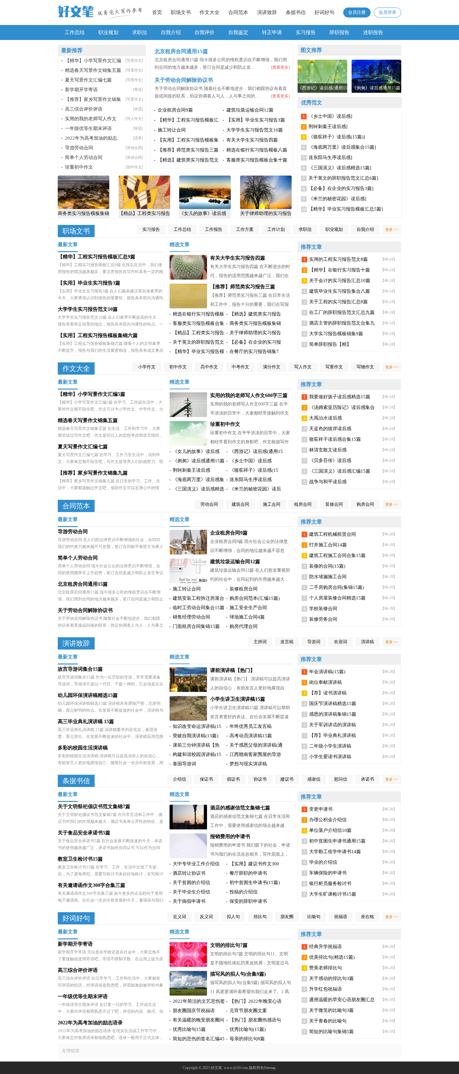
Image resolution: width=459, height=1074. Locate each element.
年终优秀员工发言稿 (251, 726)
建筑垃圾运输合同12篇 (250, 109)
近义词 (179, 916)
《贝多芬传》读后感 (330, 460)
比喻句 (313, 916)
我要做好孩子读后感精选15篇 (339, 396)
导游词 (313, 641)
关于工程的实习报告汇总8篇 (338, 301)
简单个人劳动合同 (83, 157)
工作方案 (245, 229)
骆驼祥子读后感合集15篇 (335, 439)
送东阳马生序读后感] (330, 157)
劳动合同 (209, 504)
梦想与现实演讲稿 (248, 763)
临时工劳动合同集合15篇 (199, 607)
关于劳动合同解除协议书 (85, 610)
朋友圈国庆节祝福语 (194, 1010)
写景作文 (334, 367)
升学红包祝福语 (325, 989)
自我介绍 (171, 32)
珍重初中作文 (79, 167)
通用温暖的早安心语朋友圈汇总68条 (342, 1001)
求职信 (139, 32)
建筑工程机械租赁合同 (332, 534)
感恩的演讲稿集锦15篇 (332, 714)
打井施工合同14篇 (328, 544)
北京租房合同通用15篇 (83, 584)
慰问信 (340, 779)
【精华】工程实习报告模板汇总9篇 (96, 256)
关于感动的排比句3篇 (331, 978)
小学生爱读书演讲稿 (330, 756)
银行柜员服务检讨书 (330, 883)
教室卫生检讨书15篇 (80, 859)
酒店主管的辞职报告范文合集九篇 (342, 324)
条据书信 (296, 12)
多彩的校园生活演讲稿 (83, 747)
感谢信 (313, 779)
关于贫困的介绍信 (191, 882)
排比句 (260, 916)
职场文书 (181, 12)
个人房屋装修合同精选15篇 (337, 597)
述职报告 (373, 32)
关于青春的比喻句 (328, 1020)
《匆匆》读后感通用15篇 (199, 460)
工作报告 (213, 229)
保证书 (206, 779)
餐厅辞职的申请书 (248, 873)
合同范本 (238, 12)
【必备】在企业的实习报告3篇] (340, 188)
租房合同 (303, 504)
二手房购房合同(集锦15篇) (336, 587)
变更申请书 (321, 809)
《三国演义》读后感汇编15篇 (339, 471)
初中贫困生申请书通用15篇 (337, 840)
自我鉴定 (238, 32)
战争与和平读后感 (328, 481)
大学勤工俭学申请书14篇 (335, 851)
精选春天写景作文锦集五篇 (93, 70)
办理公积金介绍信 (328, 819)
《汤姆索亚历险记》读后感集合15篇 (342, 409)
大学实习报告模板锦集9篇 (336, 333)
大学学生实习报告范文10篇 (254, 129)
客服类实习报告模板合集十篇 (256, 159)
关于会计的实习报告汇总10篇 (339, 280)
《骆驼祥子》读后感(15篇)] (336, 136)
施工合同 (271, 504)
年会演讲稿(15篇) (327, 671)
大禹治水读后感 (325, 417)
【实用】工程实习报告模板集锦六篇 (98, 335)
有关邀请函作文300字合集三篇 (91, 885)
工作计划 (276, 229)
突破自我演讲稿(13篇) (195, 735)
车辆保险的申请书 (328, 872)
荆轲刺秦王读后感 (191, 470)
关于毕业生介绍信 (191, 891)
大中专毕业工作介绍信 (196, 863)
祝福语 (340, 916)
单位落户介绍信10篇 (330, 830)
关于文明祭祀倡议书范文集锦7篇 (94, 806)
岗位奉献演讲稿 (325, 682)
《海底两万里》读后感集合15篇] (342, 147)
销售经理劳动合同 (191, 616)
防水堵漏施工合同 (328, 576)
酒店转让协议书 (189, 873)
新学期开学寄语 (81, 89)
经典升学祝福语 (325, 946)
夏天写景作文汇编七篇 (88, 79)
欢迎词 (340, 641)
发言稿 (287, 641)
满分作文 (271, 367)
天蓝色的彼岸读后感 (330, 428)
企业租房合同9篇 (175, 109)
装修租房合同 (244, 588)
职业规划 (108, 32)
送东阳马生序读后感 (251, 479)
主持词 (260, 641)
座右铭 (367, 916)
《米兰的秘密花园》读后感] (337, 198)
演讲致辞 (267, 12)
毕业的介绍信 (323, 862)
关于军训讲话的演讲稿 (332, 724)
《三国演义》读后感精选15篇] (339, 167)
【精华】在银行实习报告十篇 (339, 269)
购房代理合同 (244, 626)
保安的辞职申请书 (248, 901)
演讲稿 (367, 641)
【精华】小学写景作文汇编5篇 (91, 394)
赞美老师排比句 (325, 967)
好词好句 (324, 12)
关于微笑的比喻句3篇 (331, 1010)
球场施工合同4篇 (247, 616)
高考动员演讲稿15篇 (251, 735)
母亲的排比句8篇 (247, 1038)
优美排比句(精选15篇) (332, 957)
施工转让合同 (172, 129)
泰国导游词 (184, 763)
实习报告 (306, 32)
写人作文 (303, 367)
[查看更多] (280, 67)
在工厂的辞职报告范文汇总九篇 (342, 312)
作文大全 (210, 12)
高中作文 (209, 367)
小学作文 (146, 367)
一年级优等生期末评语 (88, 128)
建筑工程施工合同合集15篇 (337, 555)
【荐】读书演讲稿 (328, 692)
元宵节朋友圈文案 (248, 1010)
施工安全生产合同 (248, 607)
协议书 (260, 779)
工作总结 (75, 32)
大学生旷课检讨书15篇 (332, 894)
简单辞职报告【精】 (330, 344)
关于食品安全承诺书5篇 (84, 832)
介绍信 (179, 779)
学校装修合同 (323, 608)
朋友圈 (287, 916)
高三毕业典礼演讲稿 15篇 (86, 721)
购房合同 (365, 504)
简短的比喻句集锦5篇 (331, 1031)
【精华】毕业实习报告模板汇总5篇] (345, 208)
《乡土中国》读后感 (251, 460)
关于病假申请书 (189, 901)
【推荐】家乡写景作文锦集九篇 (93, 472)
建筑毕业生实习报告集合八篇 (339, 291)
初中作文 (178, 367)
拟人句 (233, 916)
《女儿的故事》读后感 (196, 451)
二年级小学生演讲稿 (330, 745)
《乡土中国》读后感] (330, 116)
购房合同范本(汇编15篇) (255, 598)
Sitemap (270, 1068)
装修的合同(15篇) (327, 566)
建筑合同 (240, 504)
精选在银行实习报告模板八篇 (256, 149)
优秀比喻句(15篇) (248, 1029)
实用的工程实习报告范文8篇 (338, 259)
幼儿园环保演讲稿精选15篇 (88, 695)
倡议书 (233, 779)
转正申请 (272, 32)
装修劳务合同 (323, 619)
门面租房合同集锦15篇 (196, 626)
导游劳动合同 (79, 147)
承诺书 (367, 779)
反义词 (206, 916)
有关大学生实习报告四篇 (252, 139)
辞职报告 (339, 32)
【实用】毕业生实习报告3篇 (255, 119)
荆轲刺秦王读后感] (328, 126)
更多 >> (391, 229)
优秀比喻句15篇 (189, 1029)
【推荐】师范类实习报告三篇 (188, 149)
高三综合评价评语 (83, 109)
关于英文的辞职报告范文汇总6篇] (343, 178)
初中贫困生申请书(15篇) (255, 882)
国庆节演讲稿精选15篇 (332, 703)
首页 (157, 12)
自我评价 (205, 32)
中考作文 (240, 367)
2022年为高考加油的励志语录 (90, 1022)
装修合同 (334, 504)
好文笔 (216, 1068)
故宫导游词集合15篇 (80, 669)
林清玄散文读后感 (328, 449)
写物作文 (365, 367)
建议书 (287, 779)
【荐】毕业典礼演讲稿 (332, 735)
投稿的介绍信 (244, 891)
